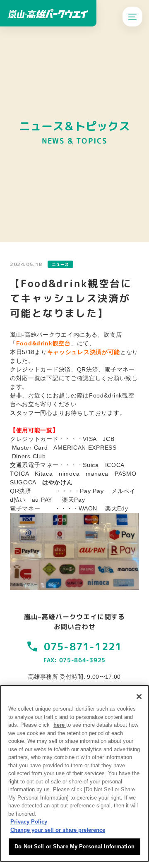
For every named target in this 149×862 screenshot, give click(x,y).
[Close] (139, 696)
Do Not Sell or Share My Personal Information (74, 846)
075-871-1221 (83, 646)
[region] (74, 773)
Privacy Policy (28, 822)
